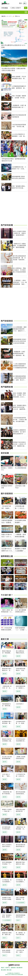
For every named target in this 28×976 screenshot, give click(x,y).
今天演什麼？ (7, 595)
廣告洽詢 (9, 970)
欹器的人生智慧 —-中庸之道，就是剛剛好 (7, 811)
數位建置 (3, 970)
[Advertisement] (14, 208)
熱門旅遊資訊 (7, 321)
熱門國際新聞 (7, 387)
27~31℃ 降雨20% (13, 16)
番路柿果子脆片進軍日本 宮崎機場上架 (21, 864)
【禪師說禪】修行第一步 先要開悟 (7, 688)
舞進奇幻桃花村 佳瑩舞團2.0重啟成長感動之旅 (7, 740)
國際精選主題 (7, 556)
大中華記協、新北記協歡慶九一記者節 (7, 881)
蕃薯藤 (5, 3)
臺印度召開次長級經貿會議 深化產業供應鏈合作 (21, 846)
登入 (20, 3)
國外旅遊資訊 (7, 493)
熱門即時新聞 (7, 225)
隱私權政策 (19, 967)
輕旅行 (18, 920)
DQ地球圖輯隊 (20, 902)
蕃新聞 (4, 656)
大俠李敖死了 (20, 704)
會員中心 (7, 967)
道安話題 (5, 453)
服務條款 (13, 967)
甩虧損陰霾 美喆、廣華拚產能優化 (7, 705)
